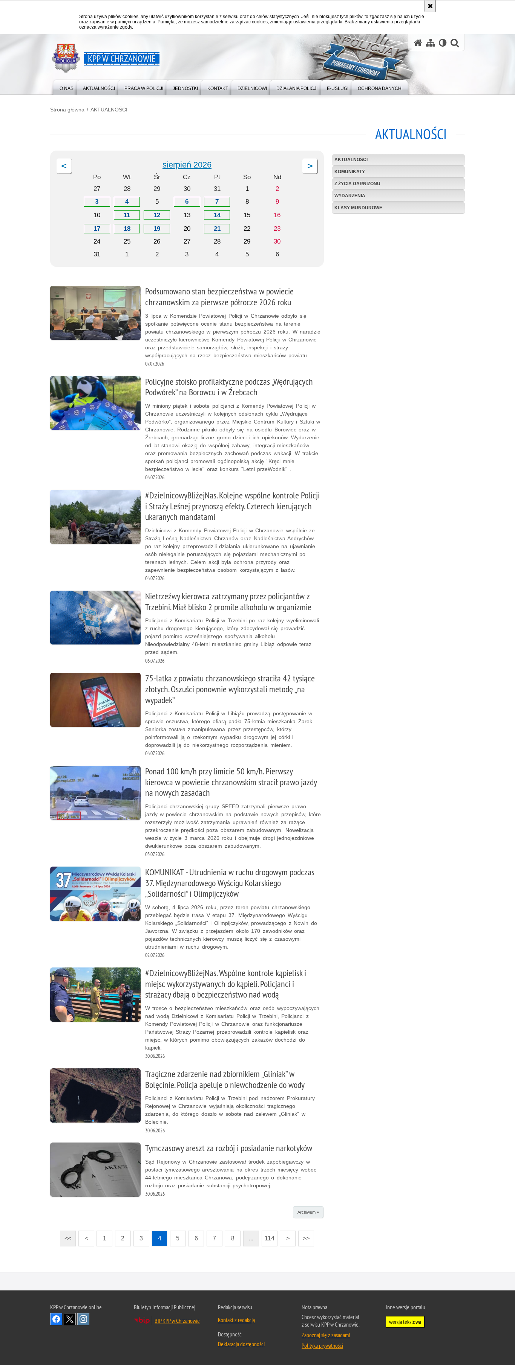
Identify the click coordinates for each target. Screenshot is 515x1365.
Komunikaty (349, 171)
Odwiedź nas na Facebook (56, 1319)
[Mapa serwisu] (430, 42)
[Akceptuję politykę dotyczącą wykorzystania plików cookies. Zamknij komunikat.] (430, 6)
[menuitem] (66, 87)
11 (127, 215)
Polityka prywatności (322, 1345)
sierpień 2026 (187, 164)
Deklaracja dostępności (241, 1344)
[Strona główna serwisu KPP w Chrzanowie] (418, 42)
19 (156, 228)
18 (127, 228)
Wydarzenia (349, 195)
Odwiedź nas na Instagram (83, 1319)
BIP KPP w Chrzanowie (177, 1320)
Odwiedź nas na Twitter (70, 1319)
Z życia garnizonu (357, 183)
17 (96, 228)
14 (217, 215)
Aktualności (351, 159)
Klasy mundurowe (358, 207)
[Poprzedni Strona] (64, 166)
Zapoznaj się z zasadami (326, 1335)
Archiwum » (308, 1212)
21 (217, 228)
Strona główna (67, 110)
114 (268, 1236)
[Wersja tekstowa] (443, 42)
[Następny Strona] (309, 166)
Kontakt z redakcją (236, 1320)
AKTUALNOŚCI (108, 110)
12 (156, 215)
